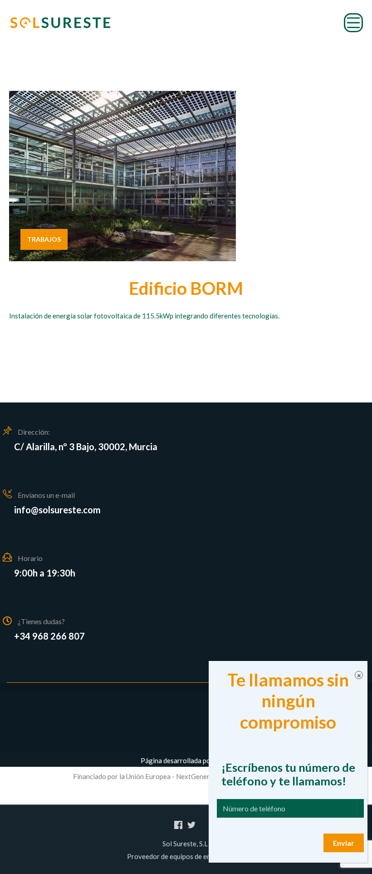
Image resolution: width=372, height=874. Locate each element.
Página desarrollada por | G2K (186, 760)
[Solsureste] (60, 22)
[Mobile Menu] (353, 22)
